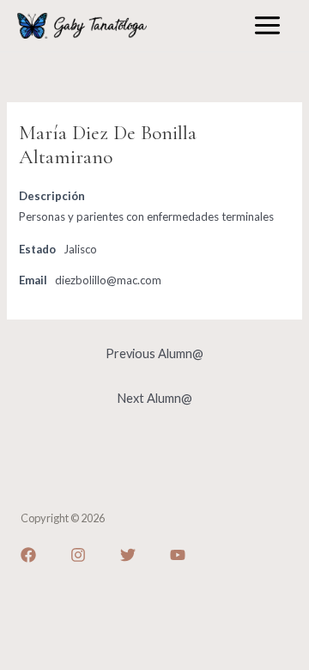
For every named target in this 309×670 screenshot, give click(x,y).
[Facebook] (28, 555)
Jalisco (80, 249)
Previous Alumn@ (154, 353)
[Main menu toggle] (267, 25)
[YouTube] (177, 555)
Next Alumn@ (154, 398)
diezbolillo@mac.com (108, 280)
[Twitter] (128, 555)
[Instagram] (78, 555)
